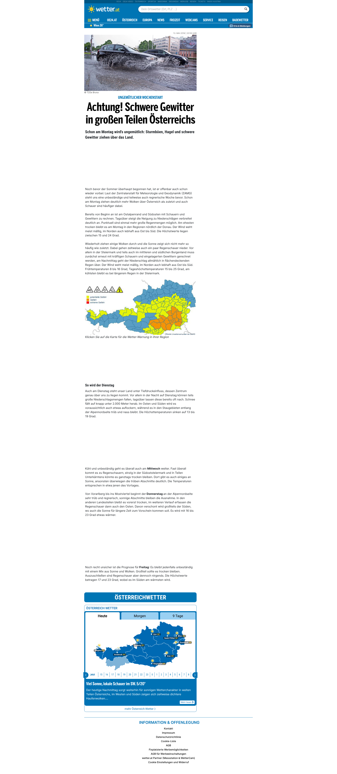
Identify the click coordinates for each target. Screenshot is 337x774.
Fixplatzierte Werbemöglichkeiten (168, 749)
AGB (168, 745)
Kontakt (168, 728)
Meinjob (184, 2)
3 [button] (166, 674)
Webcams (191, 20)
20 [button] (130, 674)
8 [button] (188, 674)
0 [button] (152, 674)
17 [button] (112, 674)
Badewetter (240, 20)
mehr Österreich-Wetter (139, 708)
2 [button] (161, 674)
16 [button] (106, 674)
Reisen (193, 2)
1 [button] (156, 674)
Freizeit (175, 20)
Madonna (162, 2)
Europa (147, 20)
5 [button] (175, 674)
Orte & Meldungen (241, 26)
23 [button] (147, 674)
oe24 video (128, 2)
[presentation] (85, 675)
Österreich (140, 2)
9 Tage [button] (178, 616)
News (160, 20)
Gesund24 (173, 2)
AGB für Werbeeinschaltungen (168, 753)
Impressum (168, 732)
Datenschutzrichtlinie (168, 737)
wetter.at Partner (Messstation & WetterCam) (168, 758)
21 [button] (135, 674)
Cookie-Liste (168, 741)
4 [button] (170, 674)
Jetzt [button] (92, 674)
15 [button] (101, 674)
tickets (201, 2)
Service (208, 20)
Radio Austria (214, 2)
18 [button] (118, 674)
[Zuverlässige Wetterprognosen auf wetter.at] (109, 9)
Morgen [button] (140, 616)
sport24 (152, 2)
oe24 (118, 2)
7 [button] (184, 674)
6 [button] (179, 674)
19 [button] (124, 674)
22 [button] (141, 674)
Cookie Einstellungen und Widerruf (168, 762)
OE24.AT (112, 20)
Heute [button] (102, 616)
